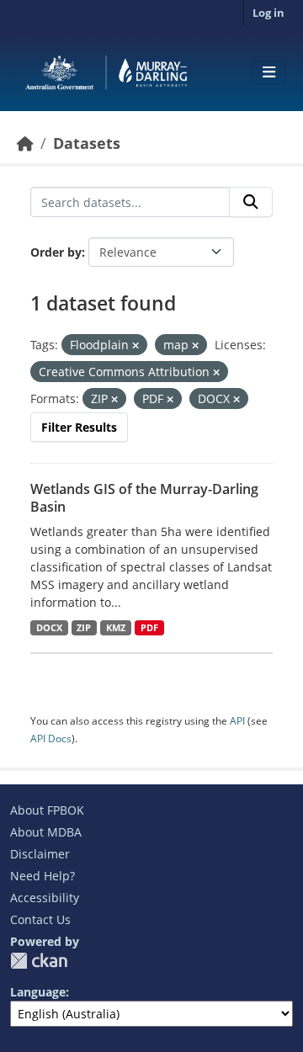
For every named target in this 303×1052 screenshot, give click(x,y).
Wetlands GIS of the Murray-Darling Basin (144, 498)
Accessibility (44, 898)
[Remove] (135, 345)
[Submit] (251, 202)
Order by (56, 252)
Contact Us (40, 919)
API (237, 721)
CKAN (38, 961)
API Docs (51, 738)
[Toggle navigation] (269, 72)
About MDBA (46, 832)
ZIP (84, 628)
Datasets (86, 143)
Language (38, 992)
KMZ (115, 628)
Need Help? (42, 876)
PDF (149, 628)
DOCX (49, 628)
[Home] (25, 143)
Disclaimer (40, 854)
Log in (268, 12)
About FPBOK (47, 810)
